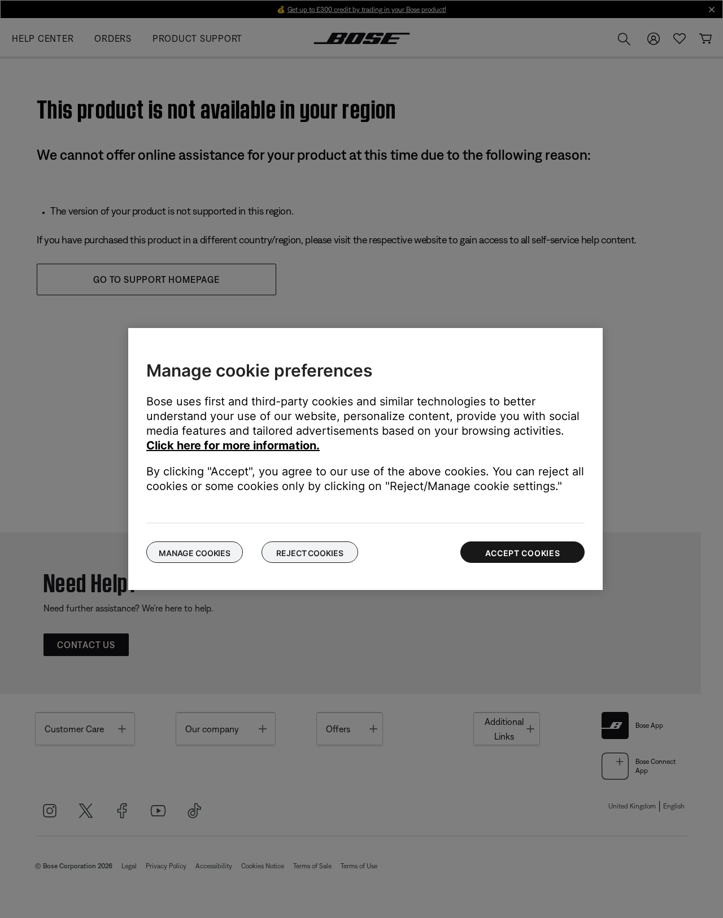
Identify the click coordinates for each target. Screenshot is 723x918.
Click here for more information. (233, 445)
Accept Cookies (522, 553)
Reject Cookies (309, 553)
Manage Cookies (194, 553)
